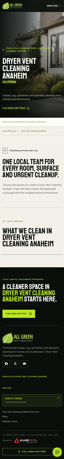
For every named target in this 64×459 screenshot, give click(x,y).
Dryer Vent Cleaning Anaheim (33, 131)
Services (52, 5)
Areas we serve (9, 131)
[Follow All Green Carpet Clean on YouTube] (24, 364)
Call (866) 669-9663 (13, 108)
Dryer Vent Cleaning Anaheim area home (20, 411)
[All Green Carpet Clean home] (12, 6)
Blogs (5, 416)
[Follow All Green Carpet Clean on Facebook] (6, 364)
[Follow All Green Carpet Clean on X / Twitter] (15, 364)
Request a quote (9, 421)
